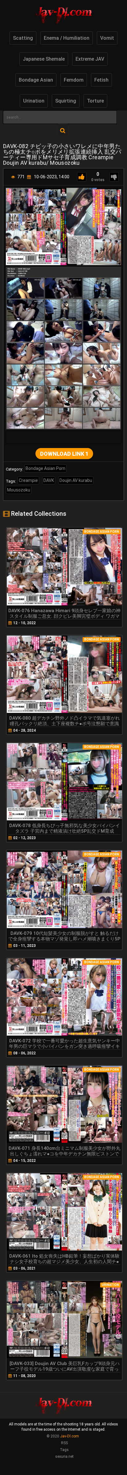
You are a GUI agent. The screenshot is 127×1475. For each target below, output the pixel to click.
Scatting (23, 38)
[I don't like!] (114, 177)
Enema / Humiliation (66, 38)
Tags (64, 1450)
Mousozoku (18, 489)
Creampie (28, 480)
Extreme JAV (90, 59)
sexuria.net (64, 1456)
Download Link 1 (64, 454)
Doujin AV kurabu (75, 480)
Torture (95, 101)
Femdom (74, 80)
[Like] (81, 177)
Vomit (107, 38)
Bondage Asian (36, 80)
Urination (33, 101)
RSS (64, 1443)
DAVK (48, 480)
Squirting (65, 101)
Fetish (101, 80)
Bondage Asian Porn (45, 468)
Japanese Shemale (44, 59)
